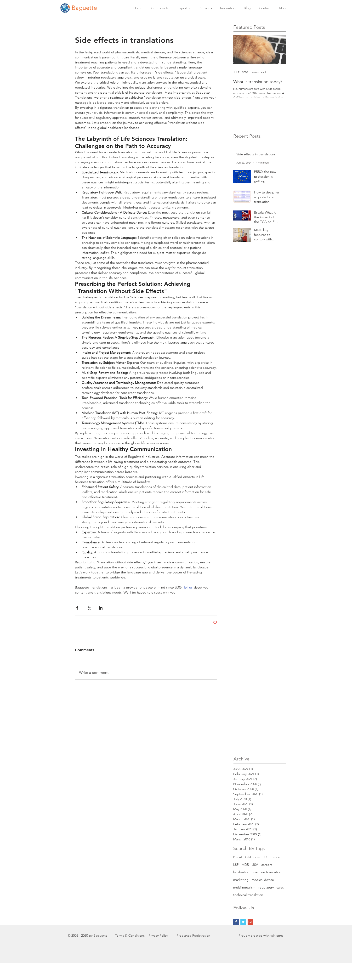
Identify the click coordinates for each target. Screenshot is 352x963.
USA (255, 864)
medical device (262, 880)
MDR (245, 864)
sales (280, 887)
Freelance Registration (193, 935)
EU (264, 857)
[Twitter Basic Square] (243, 922)
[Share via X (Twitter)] (89, 608)
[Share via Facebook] (77, 608)
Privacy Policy (158, 935)
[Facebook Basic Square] (236, 922)
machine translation (267, 872)
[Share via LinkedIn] (100, 608)
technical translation (248, 895)
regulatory (266, 887)
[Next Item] (278, 49)
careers (266, 864)
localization (241, 872)
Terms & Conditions (130, 935)
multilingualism (244, 887)
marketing (241, 880)
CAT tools (252, 857)
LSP (236, 864)
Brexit (237, 857)
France (275, 857)
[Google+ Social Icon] (250, 922)
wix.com (277, 935)
